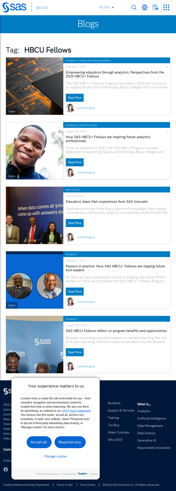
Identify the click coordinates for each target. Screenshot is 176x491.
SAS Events (73, 189)
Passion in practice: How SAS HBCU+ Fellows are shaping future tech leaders (115, 268)
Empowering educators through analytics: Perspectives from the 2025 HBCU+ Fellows (115, 74)
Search (134, 7)
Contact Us (155, 7)
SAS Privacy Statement (76, 410)
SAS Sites (166, 7)
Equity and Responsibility (95, 60)
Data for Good (88, 125)
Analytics (71, 60)
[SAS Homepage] (16, 8)
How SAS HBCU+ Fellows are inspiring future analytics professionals (108, 139)
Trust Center (87, 484)
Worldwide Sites (145, 7)
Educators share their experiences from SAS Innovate (107, 202)
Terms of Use (65, 484)
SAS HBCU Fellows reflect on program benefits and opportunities (116, 331)
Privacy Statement (38, 484)
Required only (69, 442)
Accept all (38, 442)
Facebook (5, 469)
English (11, 111)
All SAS (104, 7)
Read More (74, 97)
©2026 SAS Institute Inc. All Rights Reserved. (131, 484)
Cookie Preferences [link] (15, 484)
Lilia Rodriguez (86, 108)
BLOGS (42, 7)
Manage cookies (55, 456)
